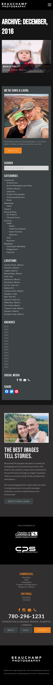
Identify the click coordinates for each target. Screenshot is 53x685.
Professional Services (16, 197)
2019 (6, 338)
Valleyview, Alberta (12, 302)
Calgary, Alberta (11, 271)
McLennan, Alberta (12, 282)
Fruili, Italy (8, 276)
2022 (6, 329)
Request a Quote (26, 587)
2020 (6, 335)
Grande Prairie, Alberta (14, 70)
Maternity (13, 235)
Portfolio (26, 577)
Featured (10, 252)
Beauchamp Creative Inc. (11, 673)
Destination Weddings (16, 246)
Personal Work (10, 212)
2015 (6, 350)
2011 (6, 361)
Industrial (11, 191)
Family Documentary (17, 229)
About (10, 630)
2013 (6, 355)
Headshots (26, 582)
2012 (6, 358)
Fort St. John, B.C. (11, 285)
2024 (6, 326)
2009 (6, 367)
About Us (13, 150)
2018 (6, 341)
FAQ (26, 580)
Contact (26, 600)
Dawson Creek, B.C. (12, 300)
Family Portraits (44, 66)
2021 (6, 332)
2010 (6, 364)
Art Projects (12, 214)
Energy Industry (13, 188)
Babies (12, 226)
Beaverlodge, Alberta (13, 273)
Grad (9, 238)
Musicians (11, 241)
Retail (9, 200)
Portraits (8, 221)
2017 (6, 344)
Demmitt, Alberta (11, 311)
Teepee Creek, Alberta (13, 308)
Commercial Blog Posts (26, 584)
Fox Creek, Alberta (12, 305)
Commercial (9, 180)
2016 (6, 347)
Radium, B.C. (9, 288)
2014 (6, 353)
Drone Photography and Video (19, 186)
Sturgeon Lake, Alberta (14, 314)
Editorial (26, 594)
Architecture (12, 183)
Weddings (8, 244)
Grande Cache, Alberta (13, 291)
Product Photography (16, 194)
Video (9, 206)
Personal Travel (13, 217)
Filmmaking (8, 203)
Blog (26, 630)
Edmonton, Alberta (12, 279)
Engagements (12, 249)
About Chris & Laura (18, 501)
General (7, 209)
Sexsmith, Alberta (11, 268)
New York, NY (10, 297)
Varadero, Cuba (10, 294)
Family (9, 223)
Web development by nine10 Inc (28, 673)
